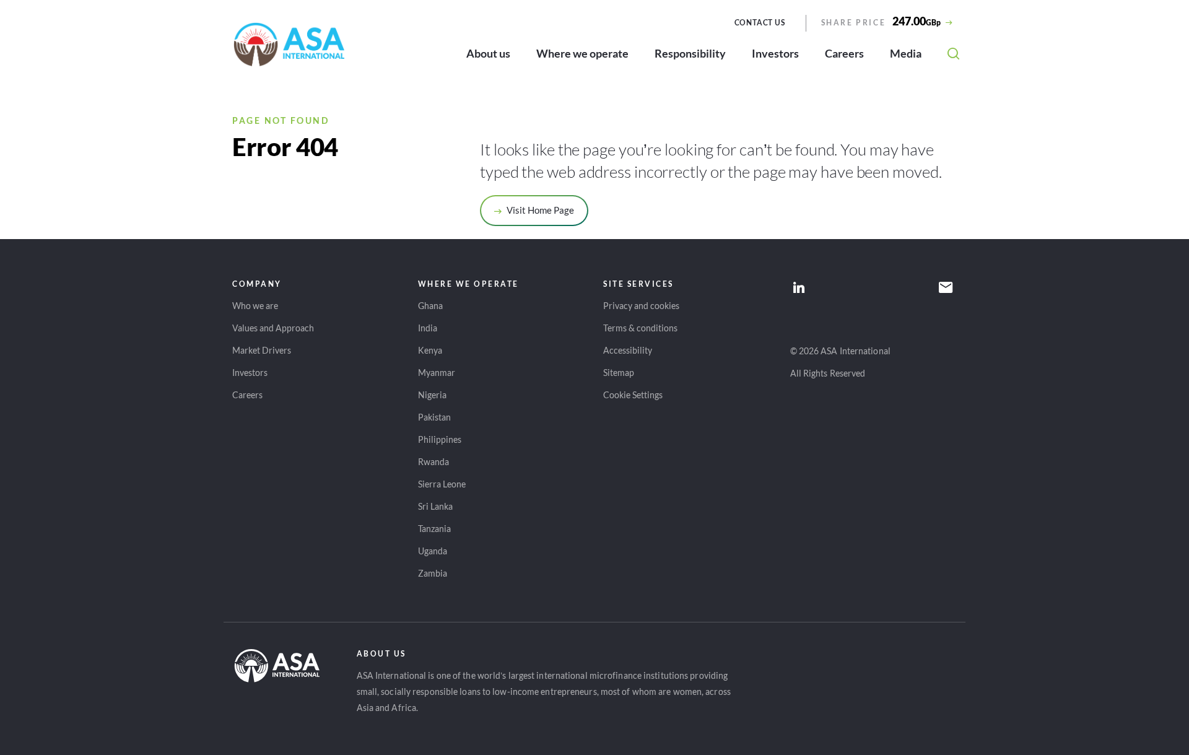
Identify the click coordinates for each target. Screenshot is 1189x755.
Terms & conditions (640, 328)
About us (488, 53)
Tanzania (434, 528)
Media (905, 53)
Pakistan (434, 417)
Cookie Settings (633, 395)
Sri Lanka (435, 506)
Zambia (432, 573)
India (427, 328)
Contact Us (759, 22)
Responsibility (690, 53)
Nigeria (432, 395)
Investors (775, 53)
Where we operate (582, 53)
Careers (844, 53)
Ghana (430, 305)
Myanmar (436, 372)
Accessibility (627, 350)
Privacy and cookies (641, 305)
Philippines (439, 439)
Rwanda (433, 461)
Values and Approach (273, 328)
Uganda (432, 551)
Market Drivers (261, 350)
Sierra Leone (442, 484)
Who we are (255, 305)
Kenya (430, 350)
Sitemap (618, 372)
